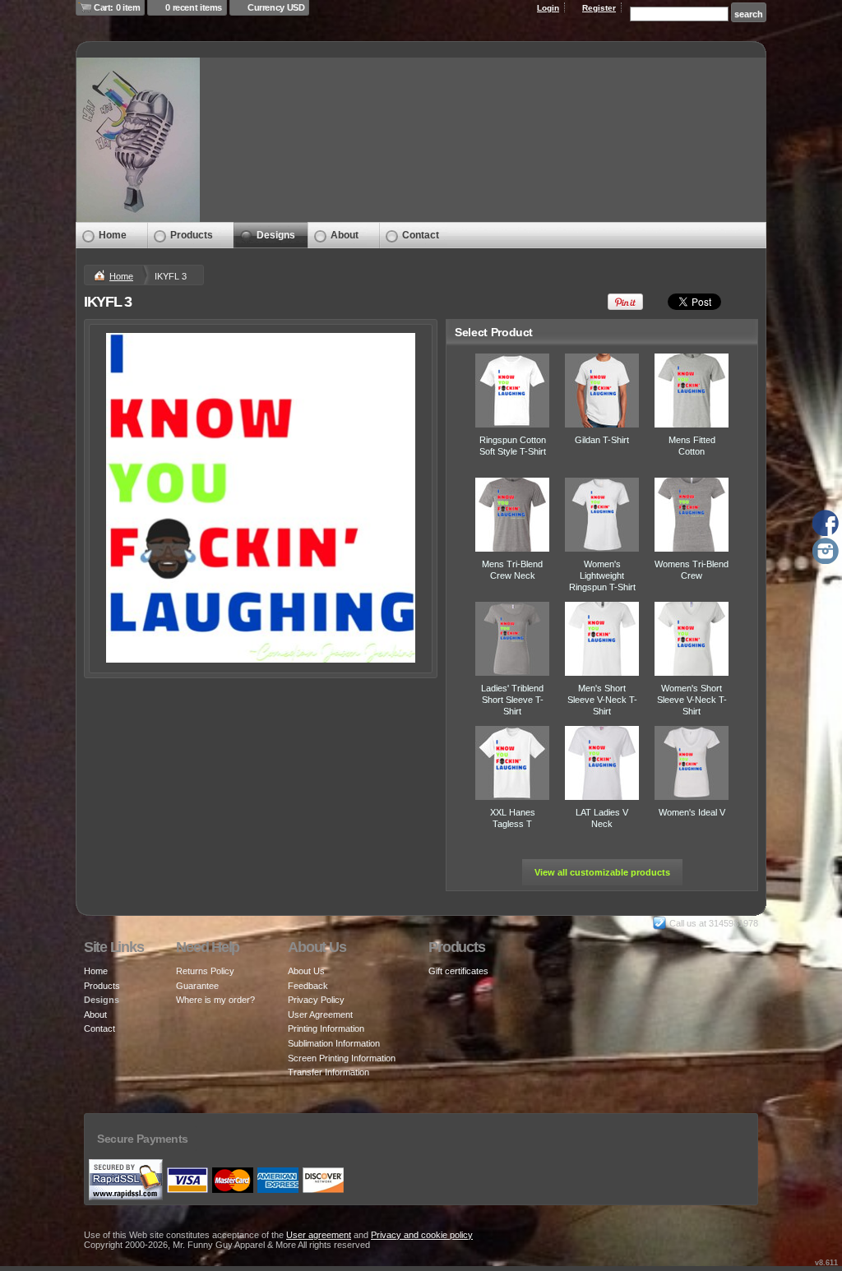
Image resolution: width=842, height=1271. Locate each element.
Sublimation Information (334, 1043)
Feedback (308, 986)
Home (113, 235)
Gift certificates (458, 971)
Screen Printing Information (342, 1058)
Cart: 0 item (117, 7)
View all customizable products (602, 872)
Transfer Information (328, 1072)
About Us (306, 971)
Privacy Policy (316, 1000)
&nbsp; (512, 391)
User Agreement (320, 1014)
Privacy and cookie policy (422, 1235)
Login (548, 7)
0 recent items (193, 7)
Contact (420, 235)
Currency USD (276, 7)
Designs (276, 235)
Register (599, 7)
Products (191, 235)
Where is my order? (215, 1000)
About (345, 235)
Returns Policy (205, 971)
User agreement (318, 1235)
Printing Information (326, 1028)
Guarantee (197, 986)
